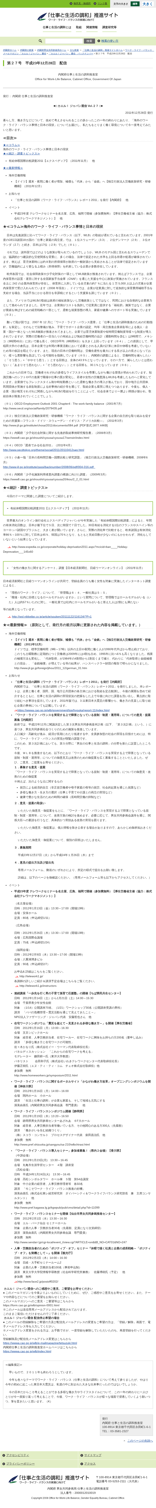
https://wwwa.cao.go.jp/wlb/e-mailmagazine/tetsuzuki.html (40, 1343)
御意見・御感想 (82, 3)
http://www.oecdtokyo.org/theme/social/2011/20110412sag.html (43, 450)
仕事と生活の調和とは (57, 27)
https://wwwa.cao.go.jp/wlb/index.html (27, 1351)
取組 (79, 27)
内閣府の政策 (27, 50)
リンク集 (102, 3)
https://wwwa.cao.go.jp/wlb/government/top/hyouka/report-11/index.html (63, 710)
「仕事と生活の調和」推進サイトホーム (102, 50)
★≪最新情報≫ (13, 167)
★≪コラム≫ (11, 145)
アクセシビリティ (17, 1455)
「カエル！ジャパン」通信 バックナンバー (71, 53)
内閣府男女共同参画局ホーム (51, 50)
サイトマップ (92, 1455)
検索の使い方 (109, 40)
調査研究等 (109, 27)
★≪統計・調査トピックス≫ (21, 153)
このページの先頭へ (140, 1440)
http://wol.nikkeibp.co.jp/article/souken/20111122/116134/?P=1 (52, 616)
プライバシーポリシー (20, 1463)
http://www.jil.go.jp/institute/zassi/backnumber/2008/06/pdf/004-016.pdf (49, 467)
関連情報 (92, 27)
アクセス (90, 1463)
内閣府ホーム (9, 50)
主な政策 (74, 50)
